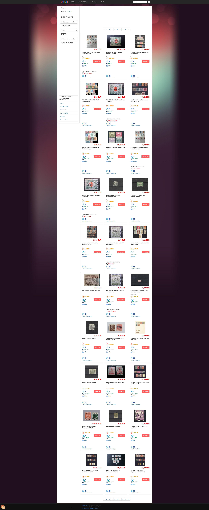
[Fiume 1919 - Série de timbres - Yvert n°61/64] (116, 136)
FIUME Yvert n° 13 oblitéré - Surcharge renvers (113, 195)
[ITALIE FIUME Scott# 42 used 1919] (91, 279)
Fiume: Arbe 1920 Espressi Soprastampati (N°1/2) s (89, 427)
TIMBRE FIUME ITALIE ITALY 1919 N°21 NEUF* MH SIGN (139, 291)
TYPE (72, 2)
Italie (85, 66)
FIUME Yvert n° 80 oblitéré (89, 338)
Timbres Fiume (64, 106)
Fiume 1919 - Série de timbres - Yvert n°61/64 (115, 148)
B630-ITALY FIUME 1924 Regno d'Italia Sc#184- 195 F (90, 471)
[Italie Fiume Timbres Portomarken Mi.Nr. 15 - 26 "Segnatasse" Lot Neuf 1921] (140, 89)
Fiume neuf (63, 110)
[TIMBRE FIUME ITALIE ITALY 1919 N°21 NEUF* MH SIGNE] (140, 280)
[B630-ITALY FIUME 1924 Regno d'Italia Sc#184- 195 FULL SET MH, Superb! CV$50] (91, 459)
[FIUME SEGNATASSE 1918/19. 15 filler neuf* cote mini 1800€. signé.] (116, 41)
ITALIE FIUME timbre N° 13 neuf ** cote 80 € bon (115, 243)
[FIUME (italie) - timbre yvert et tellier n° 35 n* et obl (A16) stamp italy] (116, 371)
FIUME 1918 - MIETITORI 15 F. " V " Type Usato (139, 427)
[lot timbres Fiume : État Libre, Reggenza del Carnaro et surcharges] (91, 232)
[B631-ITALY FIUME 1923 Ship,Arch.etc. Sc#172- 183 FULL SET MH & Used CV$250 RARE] (140, 459)
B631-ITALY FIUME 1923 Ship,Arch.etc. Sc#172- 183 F (138, 471)
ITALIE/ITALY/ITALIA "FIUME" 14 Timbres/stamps (90, 148)
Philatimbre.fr (85, 505)
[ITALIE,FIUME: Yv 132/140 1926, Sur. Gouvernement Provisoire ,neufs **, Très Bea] (140, 232)
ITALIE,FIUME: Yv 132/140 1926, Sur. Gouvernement (140, 243)
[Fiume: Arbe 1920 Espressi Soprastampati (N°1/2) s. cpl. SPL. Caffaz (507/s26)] (92, 415)
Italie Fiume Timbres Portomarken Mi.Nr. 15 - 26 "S (139, 100)
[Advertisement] (68, 70)
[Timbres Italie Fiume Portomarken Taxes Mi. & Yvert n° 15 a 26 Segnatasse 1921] (91, 41)
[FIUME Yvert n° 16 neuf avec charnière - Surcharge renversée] (140, 184)
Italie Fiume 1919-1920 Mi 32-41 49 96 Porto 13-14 (140, 338)
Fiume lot (62, 116)
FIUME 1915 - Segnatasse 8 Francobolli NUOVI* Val (113, 471)
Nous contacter (85, 508)
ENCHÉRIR (97, 61)
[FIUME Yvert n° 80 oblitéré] (91, 327)
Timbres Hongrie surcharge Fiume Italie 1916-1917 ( (115, 338)
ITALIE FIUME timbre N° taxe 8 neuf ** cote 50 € (115, 100)
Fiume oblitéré (64, 113)
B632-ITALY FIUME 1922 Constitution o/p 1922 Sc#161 (140, 383)
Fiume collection (64, 120)
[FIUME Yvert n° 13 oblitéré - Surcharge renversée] (116, 184)
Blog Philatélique (94, 508)
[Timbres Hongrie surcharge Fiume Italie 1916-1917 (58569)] (116, 327)
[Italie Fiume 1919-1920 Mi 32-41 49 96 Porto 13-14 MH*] (140, 327)
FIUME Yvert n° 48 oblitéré (89, 382)
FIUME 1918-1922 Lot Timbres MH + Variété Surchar (140, 52)
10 (128, 29)
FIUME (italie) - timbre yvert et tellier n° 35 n (115, 383)
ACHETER (121, 61)
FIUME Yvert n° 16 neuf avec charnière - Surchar (138, 195)
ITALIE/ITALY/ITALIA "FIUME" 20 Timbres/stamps (90, 100)
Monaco (134, 161)
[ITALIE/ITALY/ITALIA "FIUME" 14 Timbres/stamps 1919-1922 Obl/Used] (92, 136)
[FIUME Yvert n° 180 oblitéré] (116, 415)
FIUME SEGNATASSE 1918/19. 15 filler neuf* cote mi (114, 52)
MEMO (102, 2)
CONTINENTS (82, 2)
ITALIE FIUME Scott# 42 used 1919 (91, 290)
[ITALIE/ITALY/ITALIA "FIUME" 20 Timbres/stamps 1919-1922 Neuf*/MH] (92, 89)
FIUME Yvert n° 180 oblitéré (113, 426)
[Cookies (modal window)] (3, 507)
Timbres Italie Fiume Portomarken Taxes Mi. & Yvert (91, 52)
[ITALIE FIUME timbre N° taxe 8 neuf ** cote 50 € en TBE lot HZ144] (116, 89)
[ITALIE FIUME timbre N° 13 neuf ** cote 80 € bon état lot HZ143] (116, 232)
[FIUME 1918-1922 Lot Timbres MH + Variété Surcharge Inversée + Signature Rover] (140, 41)
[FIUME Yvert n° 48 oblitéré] (92, 371)
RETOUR (69, 11)
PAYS (93, 2)
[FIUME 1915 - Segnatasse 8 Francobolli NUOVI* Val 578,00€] (116, 459)
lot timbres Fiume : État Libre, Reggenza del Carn (89, 243)
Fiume (62, 103)
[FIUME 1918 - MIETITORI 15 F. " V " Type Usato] (140, 415)
